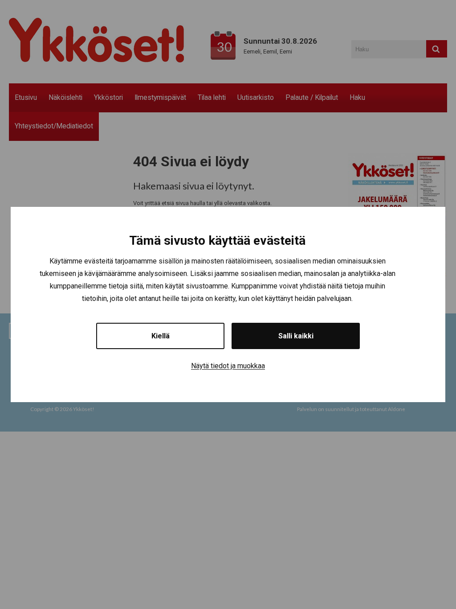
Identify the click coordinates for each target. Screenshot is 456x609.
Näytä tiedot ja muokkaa (228, 366)
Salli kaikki (296, 336)
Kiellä (160, 336)
